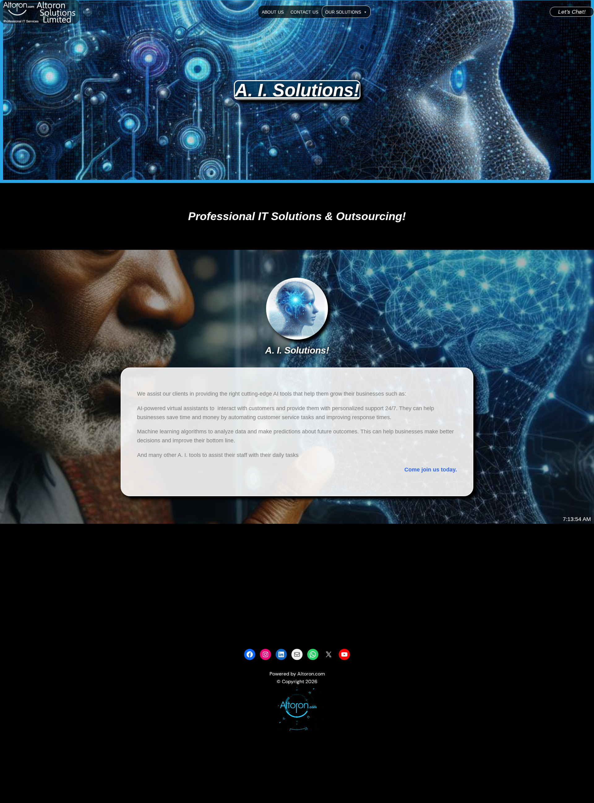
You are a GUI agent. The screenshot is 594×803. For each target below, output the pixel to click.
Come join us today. (430, 470)
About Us (273, 12)
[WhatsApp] (312, 654)
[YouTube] (344, 654)
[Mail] (297, 654)
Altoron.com (311, 674)
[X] (328, 654)
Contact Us (304, 12)
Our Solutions (343, 12)
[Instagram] (265, 654)
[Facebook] (249, 654)
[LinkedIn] (281, 654)
